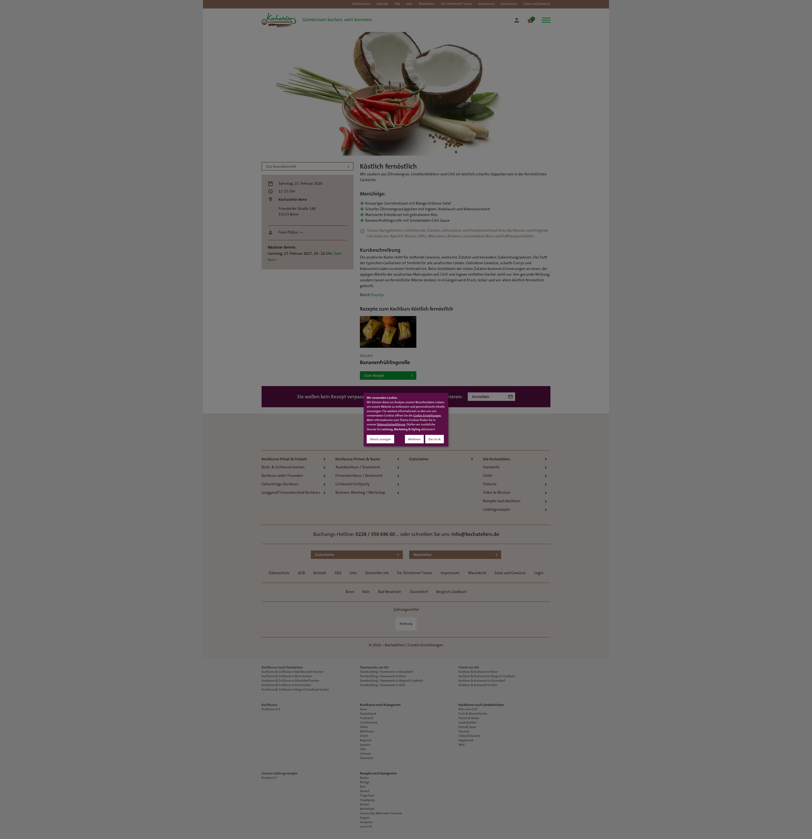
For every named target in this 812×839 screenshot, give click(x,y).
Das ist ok (434, 439)
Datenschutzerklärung (391, 424)
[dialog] (406, 419)
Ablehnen (414, 439)
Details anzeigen (380, 439)
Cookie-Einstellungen (427, 415)
